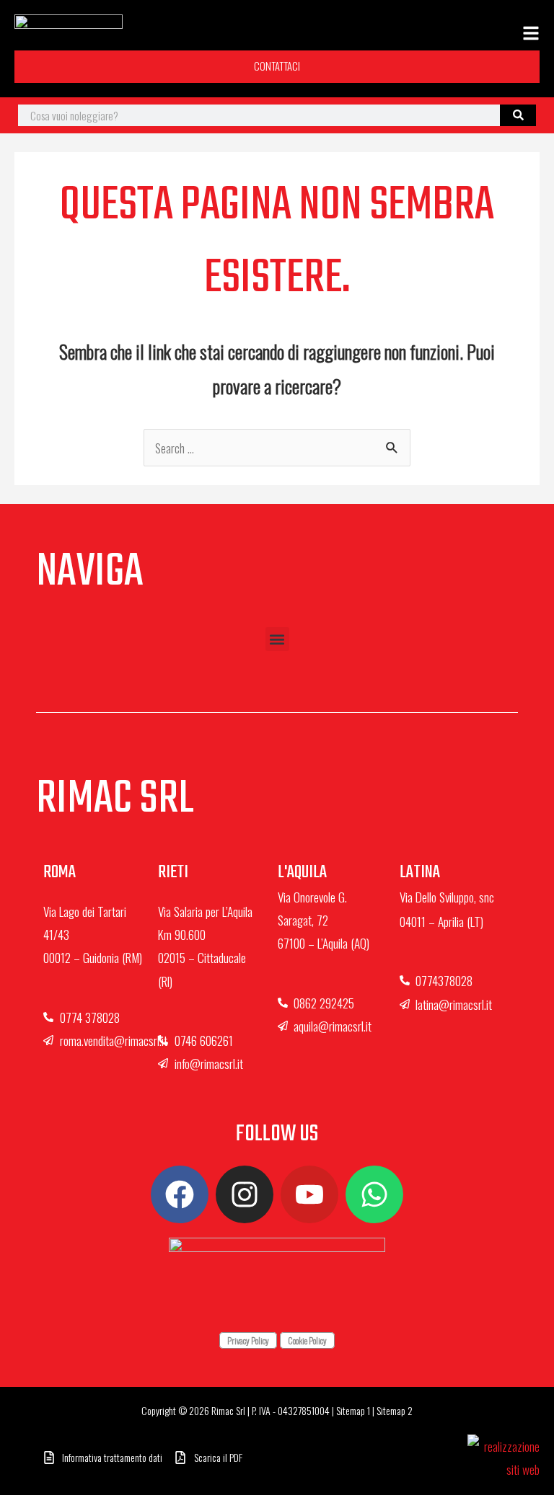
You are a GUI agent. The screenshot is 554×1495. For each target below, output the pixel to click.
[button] (277, 639)
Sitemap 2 (395, 1410)
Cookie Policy (307, 1340)
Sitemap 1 (353, 1410)
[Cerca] (518, 115)
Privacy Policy (248, 1340)
